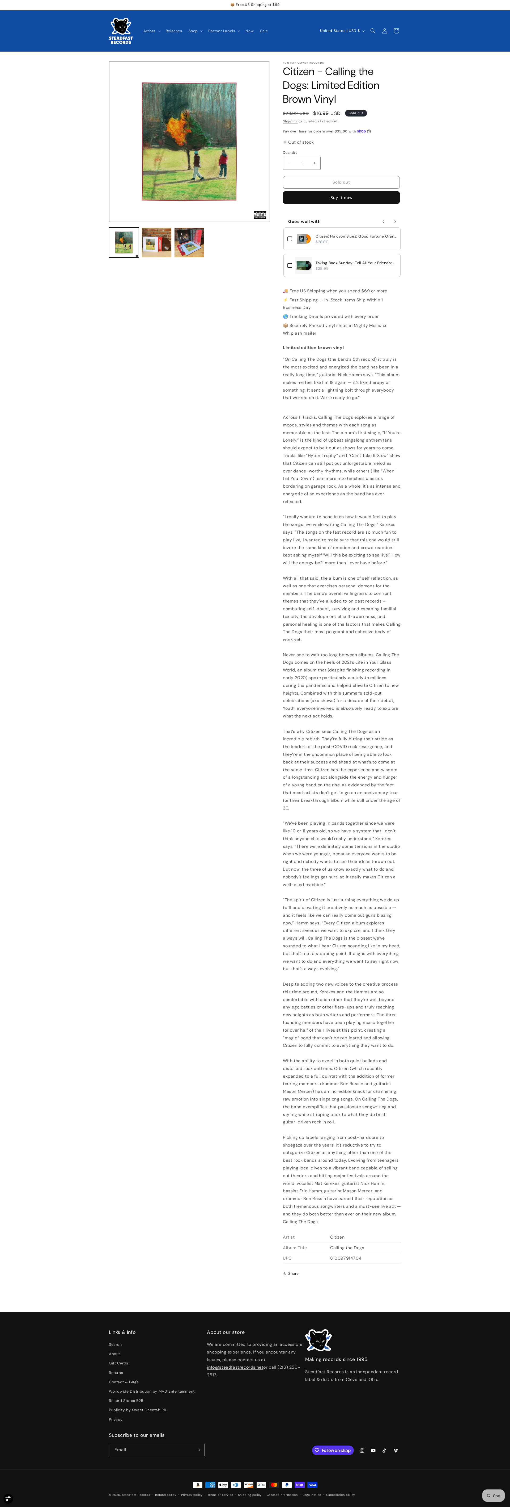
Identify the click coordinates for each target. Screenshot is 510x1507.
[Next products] (395, 221)
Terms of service (220, 1495)
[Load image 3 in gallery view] (189, 242)
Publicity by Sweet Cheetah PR (137, 1410)
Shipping (290, 121)
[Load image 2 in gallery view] (157, 242)
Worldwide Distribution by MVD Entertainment (152, 1391)
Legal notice (312, 1495)
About (114, 1353)
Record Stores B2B (126, 1400)
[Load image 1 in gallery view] (124, 242)
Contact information (282, 1495)
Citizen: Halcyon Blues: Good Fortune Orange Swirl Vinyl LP (356, 236)
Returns (116, 1372)
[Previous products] (383, 221)
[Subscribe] (198, 1450)
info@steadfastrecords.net (235, 1367)
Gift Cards (118, 1363)
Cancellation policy (340, 1495)
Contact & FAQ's (124, 1382)
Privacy (115, 1419)
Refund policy (165, 1495)
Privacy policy (192, 1495)
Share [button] (293, 1273)
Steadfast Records (136, 1495)
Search (115, 1344)
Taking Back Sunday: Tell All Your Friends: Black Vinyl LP (356, 262)
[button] (151, 30)
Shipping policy (250, 1495)
